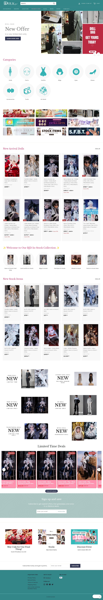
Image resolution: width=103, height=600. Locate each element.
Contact (66, 9)
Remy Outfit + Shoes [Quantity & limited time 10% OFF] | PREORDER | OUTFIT (45, 482)
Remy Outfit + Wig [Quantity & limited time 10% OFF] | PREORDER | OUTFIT (25, 482)
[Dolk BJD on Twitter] (52, 584)
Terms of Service (33, 582)
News (52, 9)
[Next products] (99, 469)
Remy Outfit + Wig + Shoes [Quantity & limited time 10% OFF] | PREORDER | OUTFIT (66, 482)
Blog (45, 9)
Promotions (36, 9)
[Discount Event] (84, 536)
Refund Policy (32, 580)
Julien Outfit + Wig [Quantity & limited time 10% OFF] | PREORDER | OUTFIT (85, 482)
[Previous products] (4, 469)
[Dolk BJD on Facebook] (47, 584)
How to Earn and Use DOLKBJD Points (34, 588)
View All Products (51, 491)
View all (97, 148)
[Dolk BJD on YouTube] (50, 584)
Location (25, 9)
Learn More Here (12, 41)
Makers (16, 9)
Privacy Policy (32, 578)
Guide (58, 9)
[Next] (98, 53)
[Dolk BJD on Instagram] (44, 584)
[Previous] (94, 53)
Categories (7, 9)
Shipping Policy (32, 584)
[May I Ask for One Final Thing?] (18, 536)
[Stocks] (51, 536)
